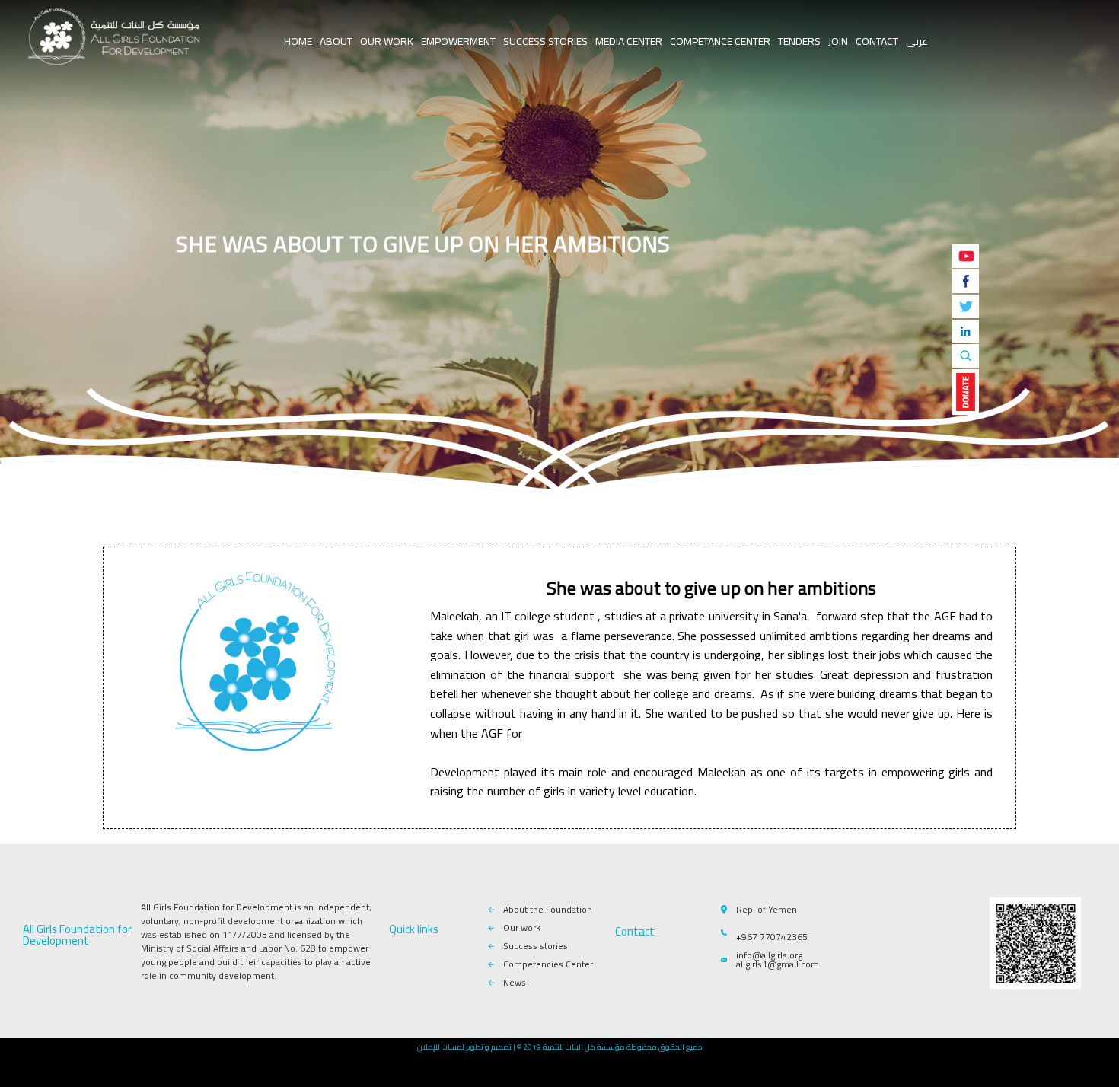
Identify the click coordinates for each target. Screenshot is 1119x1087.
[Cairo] (114, 38)
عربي (917, 41)
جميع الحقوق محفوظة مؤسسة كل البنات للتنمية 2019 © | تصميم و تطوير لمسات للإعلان (559, 1047)
